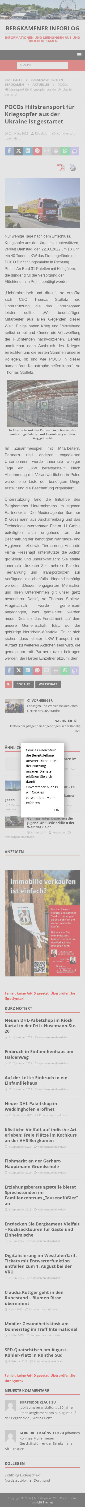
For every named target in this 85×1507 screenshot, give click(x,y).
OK (56, 810)
